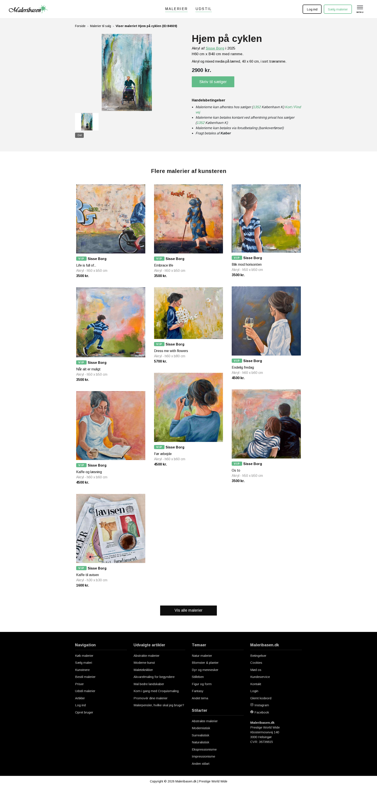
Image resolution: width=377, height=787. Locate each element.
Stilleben (198, 677)
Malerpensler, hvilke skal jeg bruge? (159, 705)
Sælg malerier (338, 9)
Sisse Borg (215, 48)
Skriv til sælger (213, 81)
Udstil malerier (85, 691)
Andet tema (200, 698)
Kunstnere (82, 670)
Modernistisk (201, 728)
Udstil (203, 9)
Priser (79, 684)
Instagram (261, 705)
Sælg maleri (83, 662)
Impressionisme (203, 756)
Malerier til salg (100, 26)
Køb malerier (84, 655)
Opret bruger (84, 712)
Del (80, 135)
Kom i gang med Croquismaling (156, 691)
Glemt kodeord (260, 698)
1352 (257, 107)
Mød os (255, 670)
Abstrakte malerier (146, 655)
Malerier (176, 9)
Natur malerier (202, 655)
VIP (81, 258)
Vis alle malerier (188, 610)
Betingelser (258, 655)
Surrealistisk (200, 735)
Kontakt (255, 684)
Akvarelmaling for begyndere (154, 677)
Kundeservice (260, 677)
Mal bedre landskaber (149, 684)
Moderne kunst (144, 662)
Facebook (261, 712)
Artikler (80, 698)
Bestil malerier (85, 677)
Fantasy (198, 691)
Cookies (256, 662)
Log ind (312, 9)
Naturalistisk (200, 742)
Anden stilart (200, 763)
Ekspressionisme (204, 749)
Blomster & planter (205, 662)
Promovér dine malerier (151, 698)
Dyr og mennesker (205, 670)
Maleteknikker (143, 670)
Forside (80, 26)
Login (254, 691)
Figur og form (202, 684)
